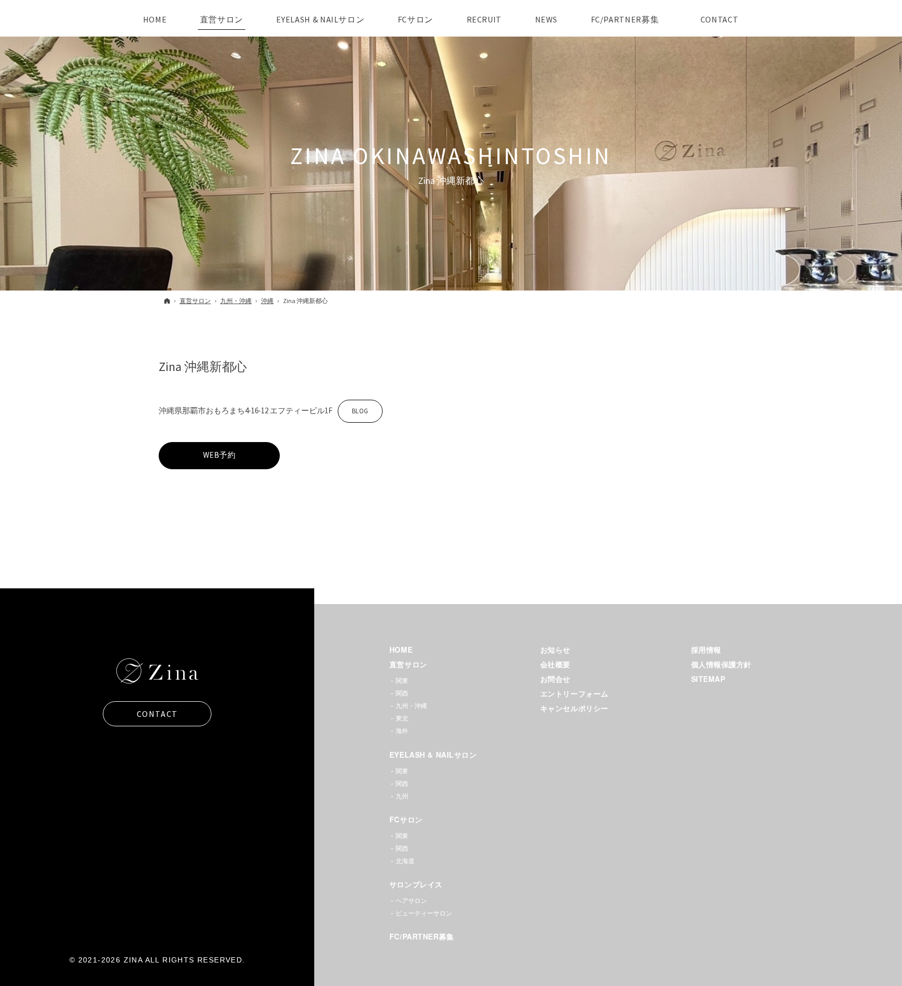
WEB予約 (219, 455)
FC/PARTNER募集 (421, 936)
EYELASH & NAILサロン (433, 754)
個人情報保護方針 (721, 664)
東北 (402, 718)
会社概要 (555, 664)
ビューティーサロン (424, 913)
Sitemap (708, 679)
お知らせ (555, 649)
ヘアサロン (411, 900)
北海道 (405, 861)
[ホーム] (167, 301)
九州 (402, 796)
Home (400, 649)
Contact (157, 714)
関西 (402, 693)
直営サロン (408, 664)
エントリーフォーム (574, 693)
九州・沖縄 (411, 706)
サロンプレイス (416, 884)
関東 (402, 681)
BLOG (353, 414)
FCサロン (406, 819)
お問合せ (555, 679)
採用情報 (706, 649)
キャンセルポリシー (574, 708)
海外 (402, 731)
